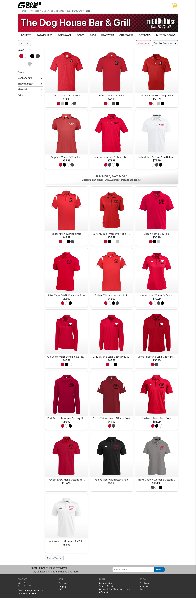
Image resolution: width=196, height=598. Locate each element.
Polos (80, 35)
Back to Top (54, 558)
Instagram (144, 586)
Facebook (144, 583)
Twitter (143, 589)
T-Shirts (26, 35)
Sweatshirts (44, 35)
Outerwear (126, 35)
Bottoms (145, 35)
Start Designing (66, 87)
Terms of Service (107, 586)
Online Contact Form (27, 593)
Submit (159, 569)
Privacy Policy (105, 583)
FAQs (60, 589)
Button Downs (165, 35)
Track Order (63, 583)
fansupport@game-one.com (31, 590)
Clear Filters (143, 43)
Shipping (62, 586)
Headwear (107, 35)
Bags (93, 35)
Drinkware (64, 35)
